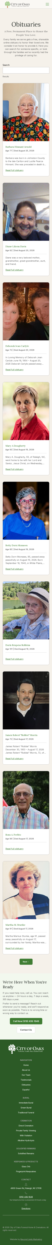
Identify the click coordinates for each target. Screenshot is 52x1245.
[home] (17, 4)
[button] (46, 4)
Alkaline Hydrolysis (26, 1140)
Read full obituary (14, 170)
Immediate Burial (26, 1103)
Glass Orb (26, 1166)
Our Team (26, 1075)
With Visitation (26, 1135)
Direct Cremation (26, 1125)
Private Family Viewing (26, 1130)
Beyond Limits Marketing (31, 1239)
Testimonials (26, 1080)
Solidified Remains (26, 1153)
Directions (26, 1208)
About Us (26, 1070)
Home (26, 1065)
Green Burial (26, 1108)
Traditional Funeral (26, 1112)
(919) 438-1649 (26, 1197)
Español (26, 1090)
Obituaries (26, 1085)
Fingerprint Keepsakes (26, 1171)
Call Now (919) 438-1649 (26, 1021)
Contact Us (26, 1029)
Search (6, 65)
